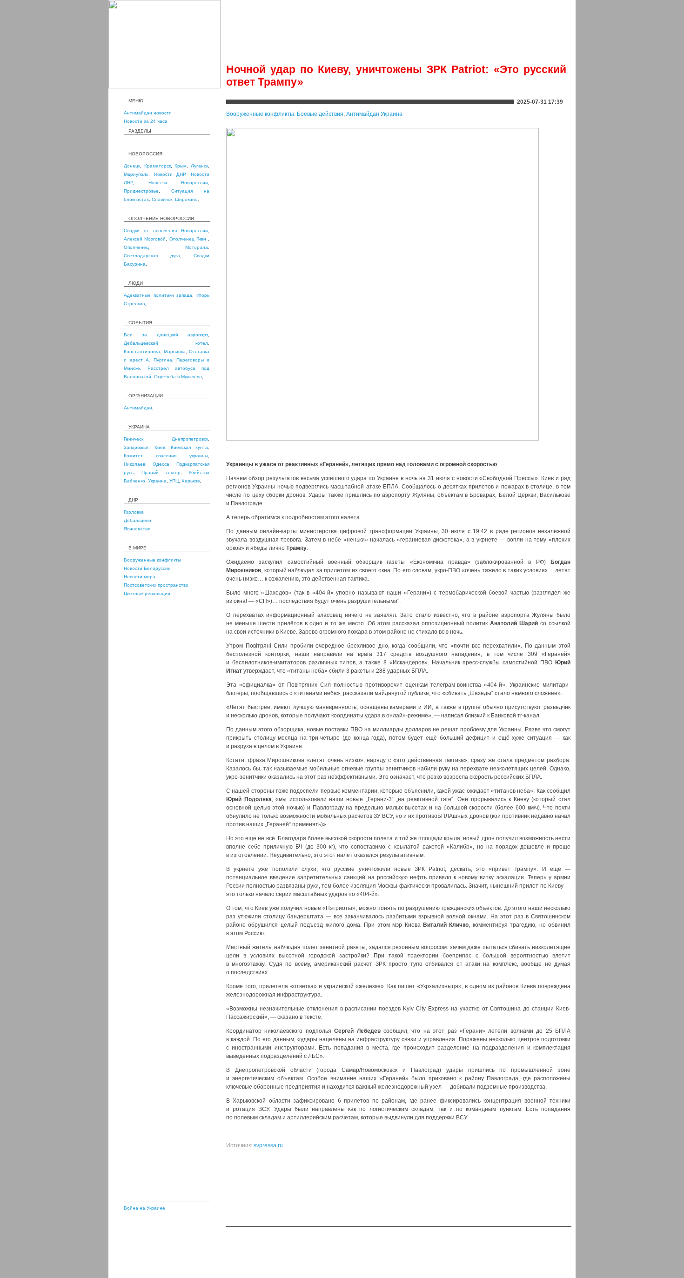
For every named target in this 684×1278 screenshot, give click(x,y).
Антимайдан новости (148, 112)
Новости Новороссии (178, 182)
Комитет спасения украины (166, 455)
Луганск (199, 165)
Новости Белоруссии (147, 568)
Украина (157, 480)
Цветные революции (147, 593)
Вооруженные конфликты (152, 559)
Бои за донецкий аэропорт (166, 334)
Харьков (190, 480)
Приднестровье (141, 191)
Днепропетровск (190, 439)
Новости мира (139, 576)
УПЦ (174, 480)
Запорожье (136, 447)
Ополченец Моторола (166, 247)
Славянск (162, 199)
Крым (180, 165)
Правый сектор (160, 472)
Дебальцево (137, 520)
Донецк (132, 165)
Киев (159, 447)
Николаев (134, 464)
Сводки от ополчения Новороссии (166, 230)
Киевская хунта (189, 447)
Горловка (134, 512)
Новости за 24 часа (146, 121)
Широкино (186, 199)
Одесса (161, 464)
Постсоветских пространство (156, 585)
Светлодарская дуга (152, 255)
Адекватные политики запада (158, 295)
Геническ (133, 439)
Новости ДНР (170, 174)
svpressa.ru (268, 1145)
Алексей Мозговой (145, 238)
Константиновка (142, 351)
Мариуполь (136, 174)
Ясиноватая (137, 528)
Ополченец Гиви (188, 238)
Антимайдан (138, 407)
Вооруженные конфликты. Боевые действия (284, 114)
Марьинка (175, 351)
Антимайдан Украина (374, 114)
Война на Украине (144, 1208)
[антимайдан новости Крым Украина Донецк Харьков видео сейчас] (164, 86)
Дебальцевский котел (166, 343)
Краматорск (157, 165)
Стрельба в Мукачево (178, 376)
